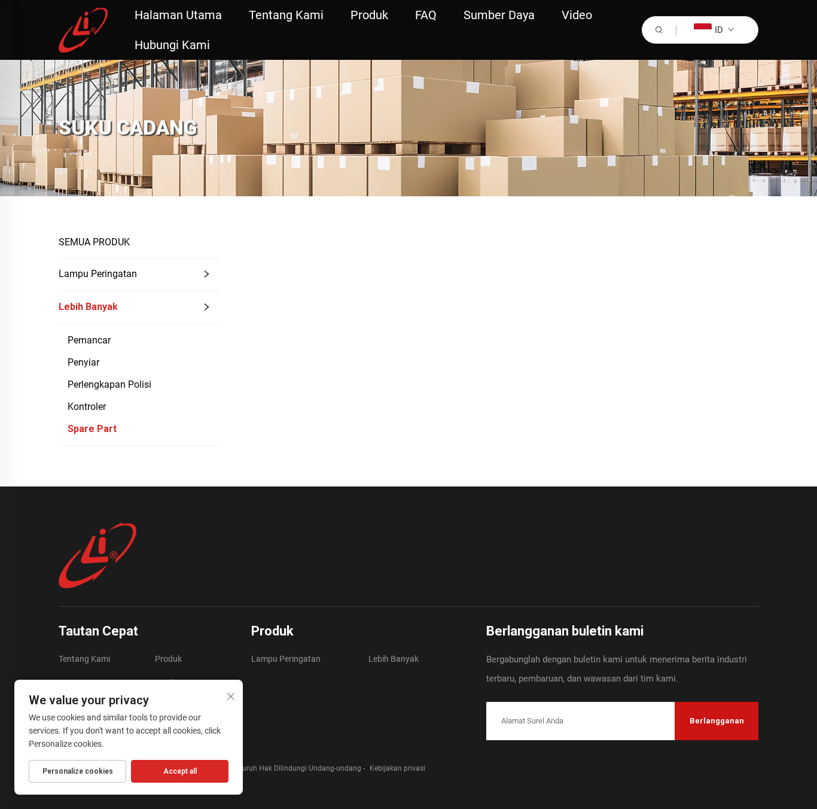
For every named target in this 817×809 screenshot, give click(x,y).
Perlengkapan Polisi (109, 384)
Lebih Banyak (88, 306)
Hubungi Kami (172, 45)
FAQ (426, 15)
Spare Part (92, 428)
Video (577, 15)
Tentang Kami (286, 15)
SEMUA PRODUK (94, 242)
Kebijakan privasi (397, 768)
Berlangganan (717, 720)
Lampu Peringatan (98, 273)
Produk (369, 15)
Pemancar (89, 340)
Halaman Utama (178, 15)
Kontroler (87, 406)
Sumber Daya (499, 15)
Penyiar (83, 362)
